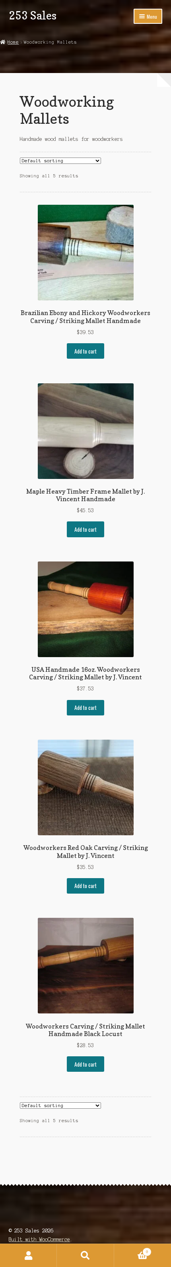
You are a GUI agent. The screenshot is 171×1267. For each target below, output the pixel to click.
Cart (131, 1250)
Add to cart (85, 351)
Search (85, 1255)
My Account (28, 1255)
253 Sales (32, 15)
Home (13, 42)
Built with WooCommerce (39, 1239)
